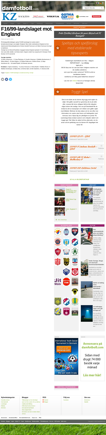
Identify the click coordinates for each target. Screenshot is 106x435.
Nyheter (6, 23)
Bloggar (12, 23)
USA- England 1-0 (71, 209)
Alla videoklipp (62, 219)
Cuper (32, 23)
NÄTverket (76, 23)
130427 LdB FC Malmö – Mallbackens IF (80, 158)
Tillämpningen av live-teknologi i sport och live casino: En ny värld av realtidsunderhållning (31, 402)
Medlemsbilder (49, 23)
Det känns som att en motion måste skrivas (31, 412)
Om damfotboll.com (24, 417)
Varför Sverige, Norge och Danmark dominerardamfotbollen (96, 262)
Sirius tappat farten (26, 409)
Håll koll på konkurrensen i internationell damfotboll (28, 406)
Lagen (18, 23)
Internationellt (4, 402)
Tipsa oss (34, 417)
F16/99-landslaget (14, 72)
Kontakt (83, 3)
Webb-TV (25, 23)
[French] (99, 3)
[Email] (2, 79)
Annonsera (87, 400)
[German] (101, 3)
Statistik (86, 402)
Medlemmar (40, 23)
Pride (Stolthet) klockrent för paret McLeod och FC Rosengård (79, 34)
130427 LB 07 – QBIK (80, 136)
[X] (10, 79)
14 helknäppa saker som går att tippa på (98, 308)
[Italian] (103, 3)
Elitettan (3, 405)
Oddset (74, 81)
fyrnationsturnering (24, 72)
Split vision (84, 23)
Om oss (69, 23)
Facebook (66, 400)
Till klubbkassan (60, 23)
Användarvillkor (13, 417)
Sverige (31, 72)
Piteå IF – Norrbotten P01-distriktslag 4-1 (71, 190)
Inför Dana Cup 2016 (71, 200)
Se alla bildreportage (79, 179)
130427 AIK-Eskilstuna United (83, 168)
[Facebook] (6, 79)
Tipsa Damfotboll (90, 3)
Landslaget (4, 404)
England (7, 72)
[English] (97, 3)
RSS (40, 417)
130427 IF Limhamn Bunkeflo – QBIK (83, 147)
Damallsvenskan (5, 400)
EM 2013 (3, 407)
